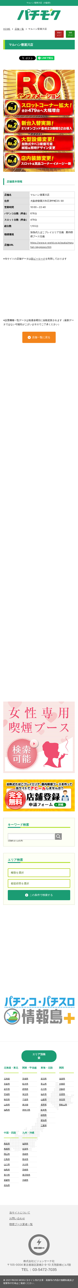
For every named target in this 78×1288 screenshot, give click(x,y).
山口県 (7, 1164)
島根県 (7, 1149)
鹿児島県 (26, 1175)
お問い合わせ (17, 1218)
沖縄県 (25, 1180)
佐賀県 (25, 1149)
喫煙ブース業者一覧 (21, 1224)
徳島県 (7, 1169)
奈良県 (62, 1099)
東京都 (25, 1104)
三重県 (44, 1125)
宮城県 (7, 1094)
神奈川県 (26, 1110)
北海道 (7, 1078)
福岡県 (25, 1143)
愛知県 (44, 1120)
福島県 (7, 1110)
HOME (6, 29)
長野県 (44, 1104)
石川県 (44, 1089)
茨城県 (25, 1078)
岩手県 (7, 1089)
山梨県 (44, 1099)
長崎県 (25, 1154)
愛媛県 (7, 1180)
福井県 (44, 1094)
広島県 (7, 1159)
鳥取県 (7, 1143)
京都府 (62, 1084)
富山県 (44, 1084)
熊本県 (25, 1159)
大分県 (25, 1164)
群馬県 (25, 1089)
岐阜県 (44, 1110)
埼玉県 (25, 1094)
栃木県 (25, 1084)
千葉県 (25, 1099)
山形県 (7, 1104)
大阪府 (62, 1089)
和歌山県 (63, 1104)
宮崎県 (25, 1169)
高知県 (7, 1185)
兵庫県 (62, 1094)
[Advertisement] (39, 287)
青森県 (7, 1084)
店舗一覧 (19, 29)
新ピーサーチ (38, 258)
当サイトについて (19, 1212)
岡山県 (7, 1154)
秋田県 (7, 1099)
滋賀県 (62, 1078)
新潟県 (44, 1078)
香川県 (7, 1175)
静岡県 (44, 1115)
